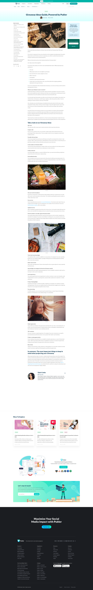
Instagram (66, 432)
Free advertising (16, 52)
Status (54, 558)
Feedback (70, 556)
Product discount (16, 34)
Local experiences (17, 49)
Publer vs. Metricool (41, 575)
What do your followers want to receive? (19, 25)
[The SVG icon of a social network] (55, 541)
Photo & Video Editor (21, 566)
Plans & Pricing (71, 553)
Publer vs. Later (40, 568)
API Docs (55, 551)
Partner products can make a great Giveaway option (18, 42)
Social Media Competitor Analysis (23, 573)
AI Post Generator (20, 570)
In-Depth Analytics (20, 553)
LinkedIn (38, 551)
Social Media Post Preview (22, 575)
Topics (28, 6)
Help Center (55, 549)
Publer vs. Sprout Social (41, 566)
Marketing (46, 11)
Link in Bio (19, 558)
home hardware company (32, 205)
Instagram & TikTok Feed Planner (23, 577)
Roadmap (55, 556)
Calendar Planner (20, 549)
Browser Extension (21, 556)
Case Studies (55, 553)
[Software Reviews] (62, 471)
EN (63, 3)
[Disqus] (47, 395)
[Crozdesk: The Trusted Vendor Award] (65, 471)
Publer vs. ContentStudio (41, 577)
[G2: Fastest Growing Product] (59, 471)
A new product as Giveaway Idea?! (19, 32)
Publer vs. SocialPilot (41, 573)
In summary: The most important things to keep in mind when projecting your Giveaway (19, 60)
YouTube (38, 558)
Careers (69, 551)
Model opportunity (17, 53)
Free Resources (34, 6)
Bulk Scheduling (20, 551)
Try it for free (63, 467)
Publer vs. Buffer (40, 570)
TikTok (38, 556)
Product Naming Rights (17, 50)
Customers (70, 549)
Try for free (46, 527)
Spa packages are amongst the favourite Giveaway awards (19, 47)
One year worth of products (18, 37)
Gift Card (15, 28)
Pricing (49, 3)
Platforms (23, 6)
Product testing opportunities (18, 56)
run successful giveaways (46, 201)
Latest (18, 6)
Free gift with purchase (17, 31)
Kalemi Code (22, 587)
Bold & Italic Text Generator (22, 568)
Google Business (40, 553)
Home (15, 6)
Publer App (59, 563)
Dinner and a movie (17, 45)
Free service (16, 38)
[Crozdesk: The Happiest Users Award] (71, 471)
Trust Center (70, 558)
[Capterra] (56, 471)
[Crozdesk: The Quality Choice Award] (68, 471)
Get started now (74, 3)
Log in (68, 3)
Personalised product (17, 35)
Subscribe (73, 46)
